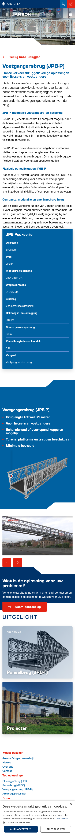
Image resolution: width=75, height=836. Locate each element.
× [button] (71, 804)
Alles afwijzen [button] (56, 829)
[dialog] (37, 818)
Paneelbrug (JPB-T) (13, 785)
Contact (7, 770)
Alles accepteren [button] (21, 829)
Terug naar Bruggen (25, 57)
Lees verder (62, 818)
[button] (37, 822)
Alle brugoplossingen (14, 793)
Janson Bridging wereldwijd (18, 758)
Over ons (7, 766)
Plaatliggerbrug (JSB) (15, 781)
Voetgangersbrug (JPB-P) (17, 789)
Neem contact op (28, 606)
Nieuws (6, 762)
